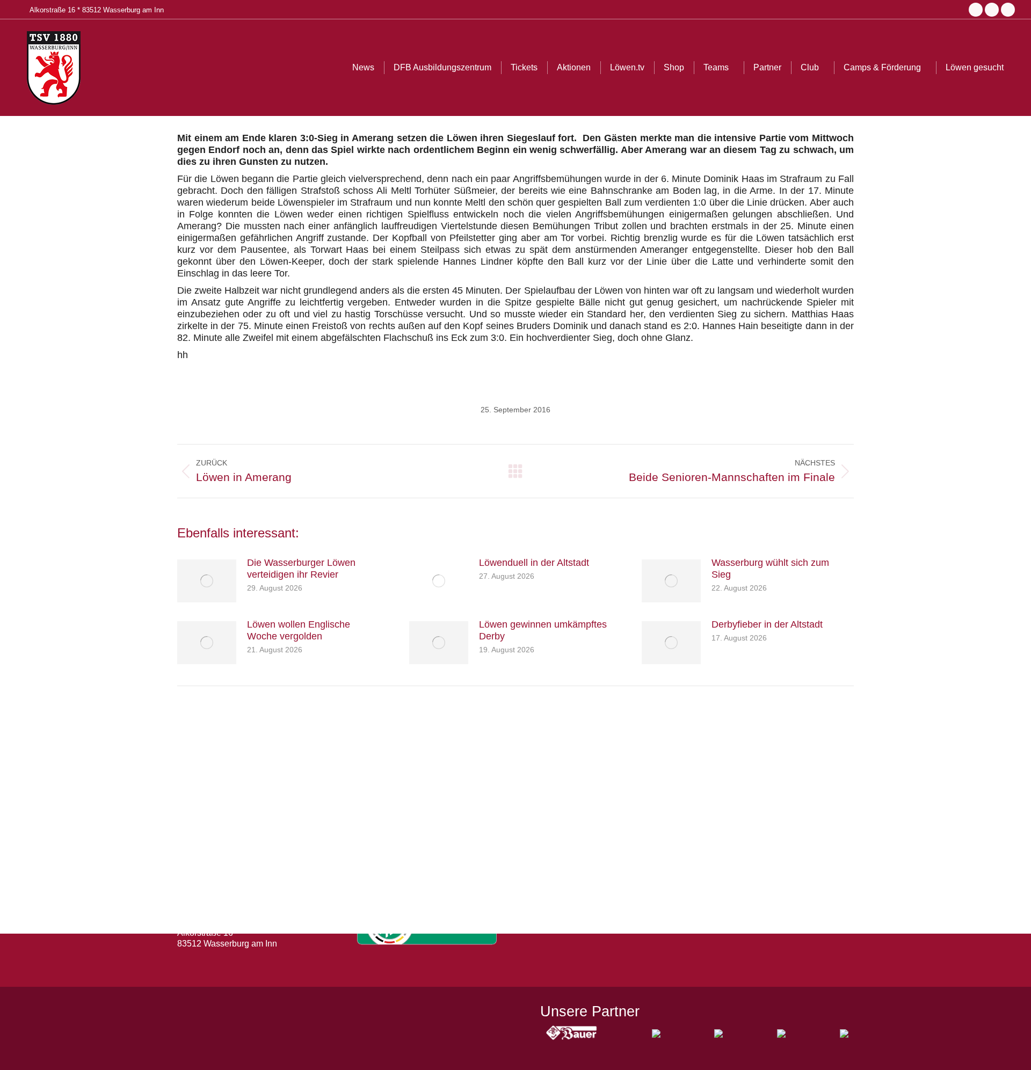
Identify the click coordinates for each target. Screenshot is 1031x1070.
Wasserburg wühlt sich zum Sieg (770, 568)
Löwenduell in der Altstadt (534, 562)
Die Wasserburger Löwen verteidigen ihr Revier (301, 568)
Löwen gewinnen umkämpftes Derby (543, 630)
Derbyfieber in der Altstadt (767, 624)
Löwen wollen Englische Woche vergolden (298, 630)
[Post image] (206, 580)
